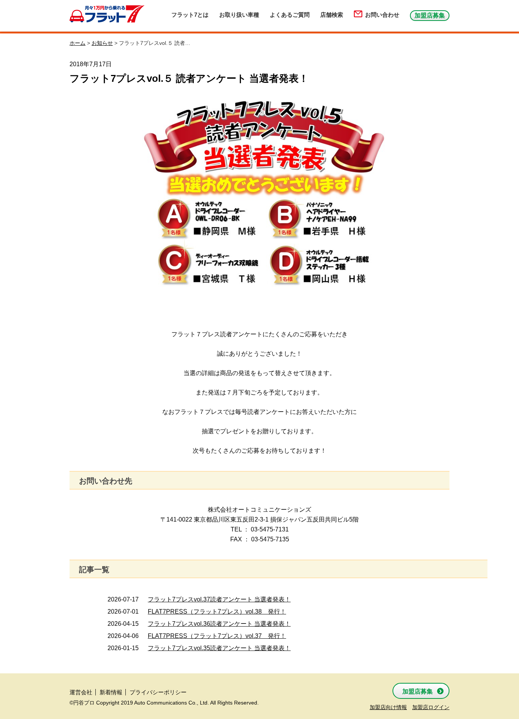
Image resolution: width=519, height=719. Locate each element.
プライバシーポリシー (158, 692)
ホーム (77, 43)
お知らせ (102, 43)
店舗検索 (331, 14)
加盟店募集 (430, 15)
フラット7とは (190, 14)
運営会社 (81, 692)
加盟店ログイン (430, 707)
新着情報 (111, 692)
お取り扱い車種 (239, 14)
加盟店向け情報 (388, 707)
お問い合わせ (382, 14)
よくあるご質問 (290, 14)
